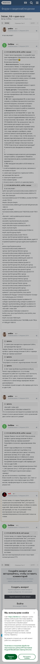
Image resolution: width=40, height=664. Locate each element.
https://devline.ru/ (14, 617)
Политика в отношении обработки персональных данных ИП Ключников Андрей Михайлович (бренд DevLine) (18, 648)
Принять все (11, 657)
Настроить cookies (27, 657)
